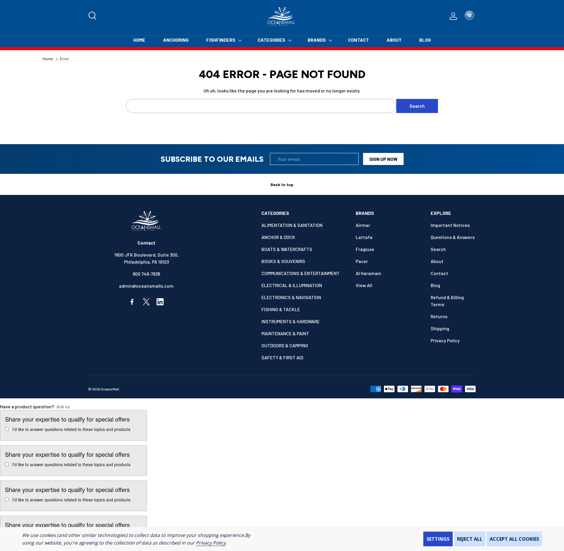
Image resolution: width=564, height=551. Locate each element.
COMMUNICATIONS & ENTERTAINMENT (300, 273)
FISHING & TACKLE (280, 309)
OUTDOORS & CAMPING (284, 345)
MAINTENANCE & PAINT (285, 333)
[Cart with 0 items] (469, 16)
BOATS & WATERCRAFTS (286, 249)
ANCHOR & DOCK (278, 237)
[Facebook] (132, 301)
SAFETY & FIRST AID (282, 357)
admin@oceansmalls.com (146, 286)
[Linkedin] (160, 301)
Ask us (63, 406)
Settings (438, 539)
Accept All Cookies (514, 539)
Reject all (469, 539)
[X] (146, 301)
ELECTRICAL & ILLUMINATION (291, 285)
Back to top (282, 184)
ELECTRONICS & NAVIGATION (291, 297)
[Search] (93, 16)
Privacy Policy (211, 543)
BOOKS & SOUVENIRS (283, 261)
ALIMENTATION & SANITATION (292, 225)
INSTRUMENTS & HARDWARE (290, 321)
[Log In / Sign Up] (453, 16)
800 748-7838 (146, 274)
